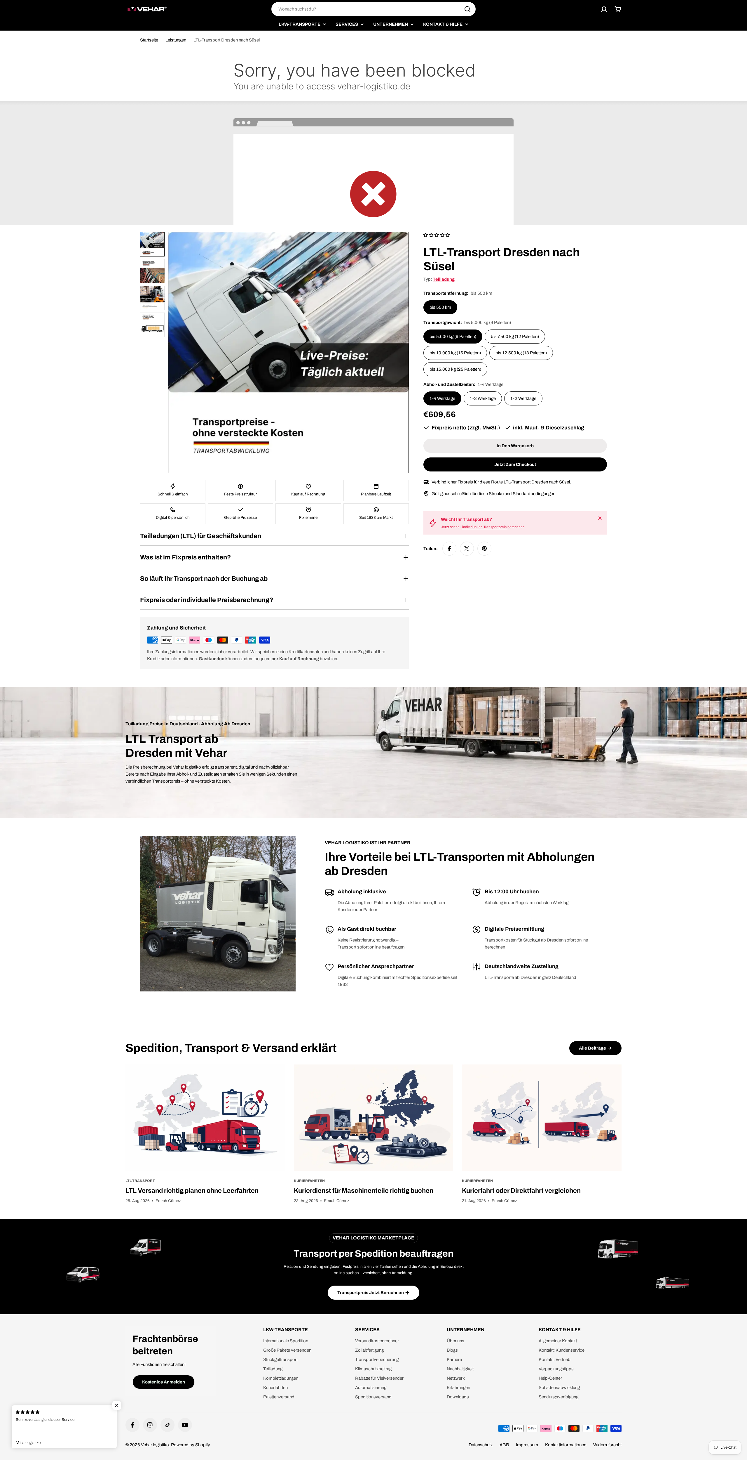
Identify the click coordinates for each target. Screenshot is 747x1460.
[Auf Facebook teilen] (449, 549)
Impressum (527, 1444)
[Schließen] (599, 518)
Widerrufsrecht (607, 1444)
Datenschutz (481, 1444)
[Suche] (467, 9)
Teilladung (444, 279)
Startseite (149, 40)
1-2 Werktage (523, 398)
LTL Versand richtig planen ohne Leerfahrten (192, 1190)
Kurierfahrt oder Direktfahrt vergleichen (521, 1190)
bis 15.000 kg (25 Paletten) (455, 369)
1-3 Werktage (483, 398)
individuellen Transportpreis (484, 527)
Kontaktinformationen (565, 1444)
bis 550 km (440, 307)
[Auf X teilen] (467, 549)
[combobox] (373, 9)
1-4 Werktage (442, 398)
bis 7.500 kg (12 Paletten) (515, 336)
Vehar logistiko (155, 1444)
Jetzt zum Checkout (515, 464)
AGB (504, 1444)
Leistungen (175, 40)
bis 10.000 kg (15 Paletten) (455, 353)
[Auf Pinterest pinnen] (484, 549)
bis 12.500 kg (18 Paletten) (521, 353)
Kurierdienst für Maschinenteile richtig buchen (363, 1190)
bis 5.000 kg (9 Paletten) (453, 336)
